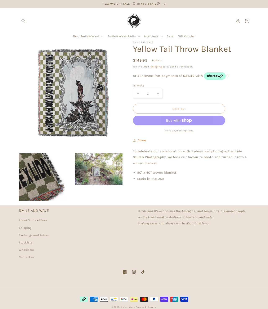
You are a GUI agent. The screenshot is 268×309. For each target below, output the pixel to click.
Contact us (26, 257)
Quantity (138, 85)
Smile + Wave (127, 307)
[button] (23, 21)
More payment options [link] (179, 130)
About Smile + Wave (33, 220)
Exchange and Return (34, 235)
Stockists (25, 242)
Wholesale (26, 250)
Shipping (156, 66)
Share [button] (142, 140)
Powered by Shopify (146, 307)
